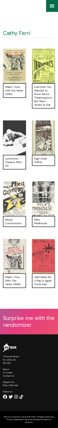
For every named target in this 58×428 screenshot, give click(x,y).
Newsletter (18, 419)
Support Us (8, 382)
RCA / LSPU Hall (10, 385)
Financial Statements (34, 419)
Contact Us (8, 375)
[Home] (4, 6)
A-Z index (7, 372)
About (6, 369)
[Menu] (52, 6)
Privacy (10, 419)
